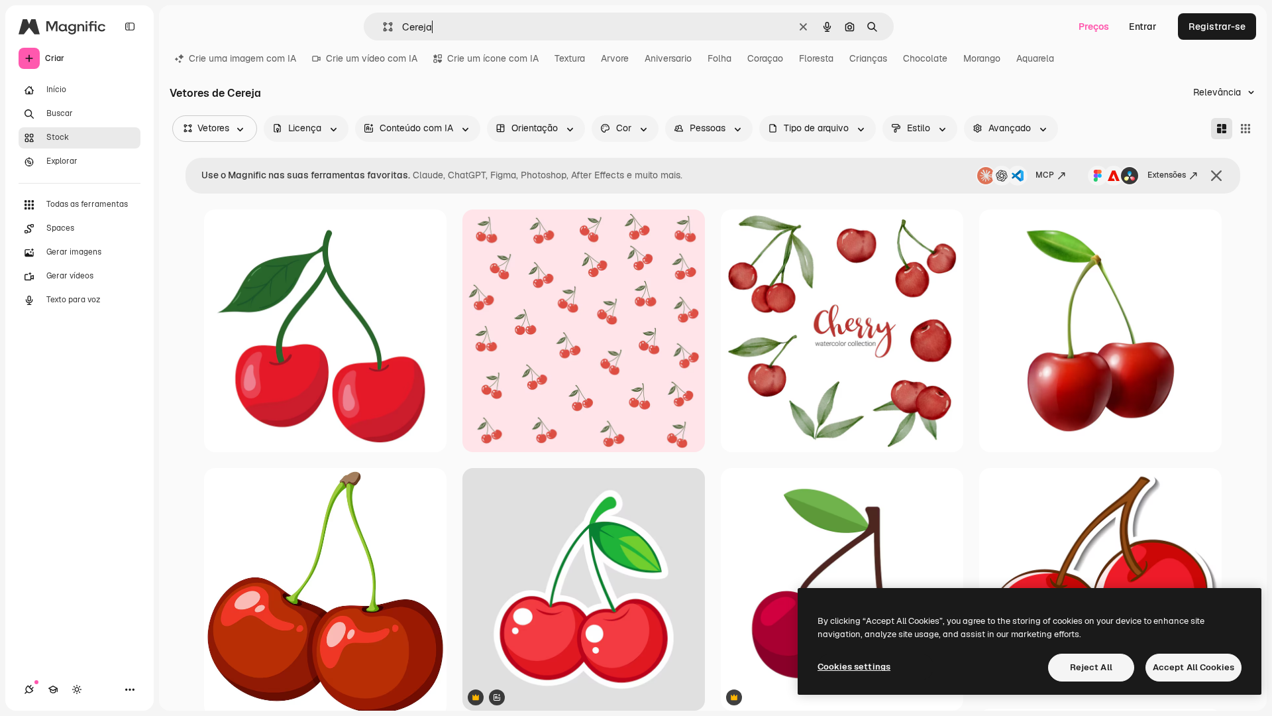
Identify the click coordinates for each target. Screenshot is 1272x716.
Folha (719, 58)
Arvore (615, 58)
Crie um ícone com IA (493, 58)
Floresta (816, 58)
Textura (570, 58)
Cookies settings (854, 666)
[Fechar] (1216, 176)
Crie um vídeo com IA (371, 58)
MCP (1044, 175)
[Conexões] (29, 689)
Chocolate (925, 58)
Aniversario (668, 58)
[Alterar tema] (76, 689)
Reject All (1091, 667)
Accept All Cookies (1193, 667)
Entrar (1143, 26)
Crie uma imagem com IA (242, 58)
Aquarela (1035, 58)
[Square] (1245, 128)
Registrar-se (1217, 26)
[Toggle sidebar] (129, 26)
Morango (981, 58)
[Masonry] (1221, 128)
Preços (1094, 26)
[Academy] (53, 689)
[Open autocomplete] (382, 27)
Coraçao (765, 58)
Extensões (1166, 175)
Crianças (868, 58)
